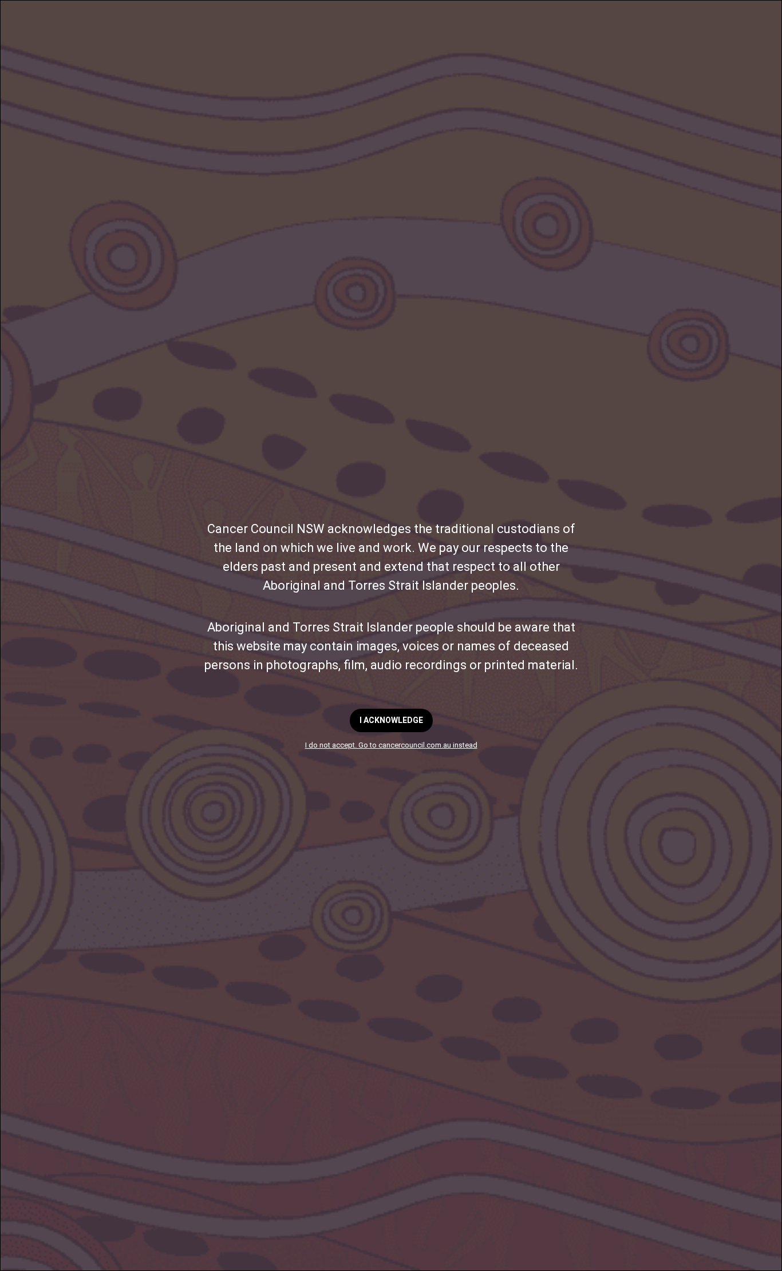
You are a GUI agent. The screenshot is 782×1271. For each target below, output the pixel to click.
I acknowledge (391, 720)
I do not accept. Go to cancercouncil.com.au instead (391, 745)
